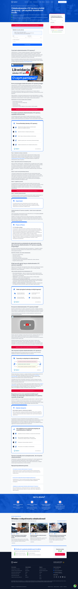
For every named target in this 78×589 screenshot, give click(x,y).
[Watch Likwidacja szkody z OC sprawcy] (27, 72)
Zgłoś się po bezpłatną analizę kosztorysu (26, 390)
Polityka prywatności (56, 586)
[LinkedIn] (65, 577)
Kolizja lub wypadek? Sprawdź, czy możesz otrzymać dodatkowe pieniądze (27, 25)
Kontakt (40, 578)
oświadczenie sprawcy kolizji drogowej (18, 158)
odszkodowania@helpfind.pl (58, 570)
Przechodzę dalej (56, 27)
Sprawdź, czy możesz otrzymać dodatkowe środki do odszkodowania (27, 347)
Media (26, 575)
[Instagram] (57, 577)
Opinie (40, 575)
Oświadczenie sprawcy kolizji (15, 573)
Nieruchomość (27, 570)
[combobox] (20, 38)
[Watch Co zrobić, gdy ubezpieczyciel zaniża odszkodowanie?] (27, 325)
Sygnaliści (61, 586)
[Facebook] (54, 577)
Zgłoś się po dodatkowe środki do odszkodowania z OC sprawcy (27, 190)
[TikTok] (59, 577)
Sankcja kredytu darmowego (15, 575)
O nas (40, 573)
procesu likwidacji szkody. (28, 61)
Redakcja (40, 572)
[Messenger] (63, 577)
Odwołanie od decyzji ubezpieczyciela (16, 570)
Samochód (14, 5)
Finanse (26, 572)
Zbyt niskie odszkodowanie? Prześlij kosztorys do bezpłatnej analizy (27, 109)
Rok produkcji (52, 22)
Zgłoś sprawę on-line (59, 554)
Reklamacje (65, 586)
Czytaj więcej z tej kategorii (61, 520)
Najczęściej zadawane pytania (43, 570)
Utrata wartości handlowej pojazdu (16, 572)
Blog (26, 573)
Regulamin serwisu (50, 586)
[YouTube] (61, 577)
